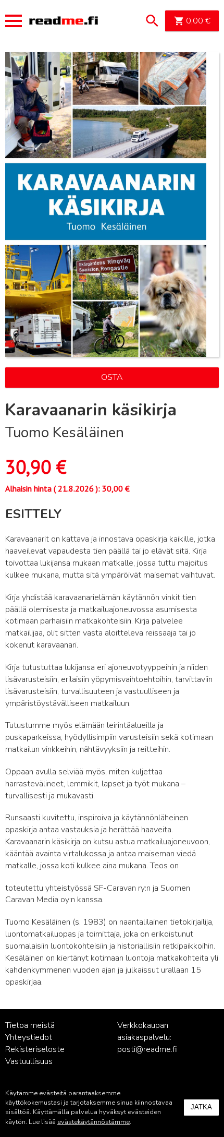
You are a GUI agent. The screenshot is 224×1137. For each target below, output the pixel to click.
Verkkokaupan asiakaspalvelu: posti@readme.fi (147, 1037)
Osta (112, 377)
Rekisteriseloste (35, 1049)
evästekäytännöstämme (93, 1122)
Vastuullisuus (29, 1061)
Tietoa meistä (30, 1025)
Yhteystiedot (28, 1037)
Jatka (201, 1107)
